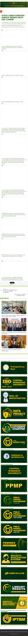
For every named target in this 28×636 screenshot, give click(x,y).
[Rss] (10, 634)
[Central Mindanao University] (14, 4)
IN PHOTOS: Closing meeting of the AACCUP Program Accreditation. (10, 290)
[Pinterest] (14, 634)
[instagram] (17, 634)
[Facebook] (11, 634)
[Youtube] (16, 634)
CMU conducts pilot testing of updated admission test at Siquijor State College (14, 316)
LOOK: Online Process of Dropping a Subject (19, 294)
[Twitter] (13, 634)
